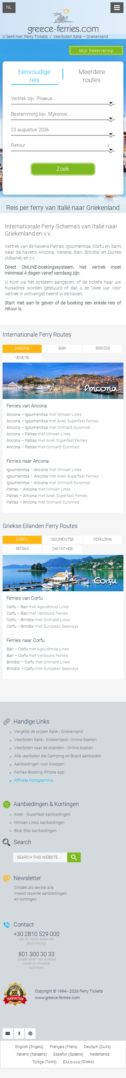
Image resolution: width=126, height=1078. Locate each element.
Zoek (63, 168)
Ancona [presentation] (22, 348)
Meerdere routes (92, 76)
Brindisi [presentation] (103, 348)
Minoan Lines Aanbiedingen (39, 822)
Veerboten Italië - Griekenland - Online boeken (55, 739)
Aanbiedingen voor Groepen (39, 764)
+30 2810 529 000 (36, 933)
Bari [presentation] (62, 348)
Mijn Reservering (96, 50)
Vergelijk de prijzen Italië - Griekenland (48, 731)
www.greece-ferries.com (57, 997)
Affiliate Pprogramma (33, 780)
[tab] (22, 349)
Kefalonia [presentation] (102, 539)
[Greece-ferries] (63, 17)
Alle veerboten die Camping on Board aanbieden (57, 755)
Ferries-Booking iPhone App (39, 772)
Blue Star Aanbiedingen (35, 830)
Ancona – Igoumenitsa (27, 414)
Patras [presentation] (22, 548)
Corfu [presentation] (22, 539)
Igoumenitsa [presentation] (62, 539)
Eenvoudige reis (34, 76)
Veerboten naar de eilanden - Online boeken (53, 747)
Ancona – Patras (21, 433)
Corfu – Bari (17, 606)
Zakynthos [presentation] (62, 548)
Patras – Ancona (21, 489)
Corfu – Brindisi (20, 619)
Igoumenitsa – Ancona (27, 469)
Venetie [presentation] (22, 357)
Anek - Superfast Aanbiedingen (42, 814)
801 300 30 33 (36, 954)
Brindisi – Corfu (20, 662)
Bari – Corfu (17, 649)
